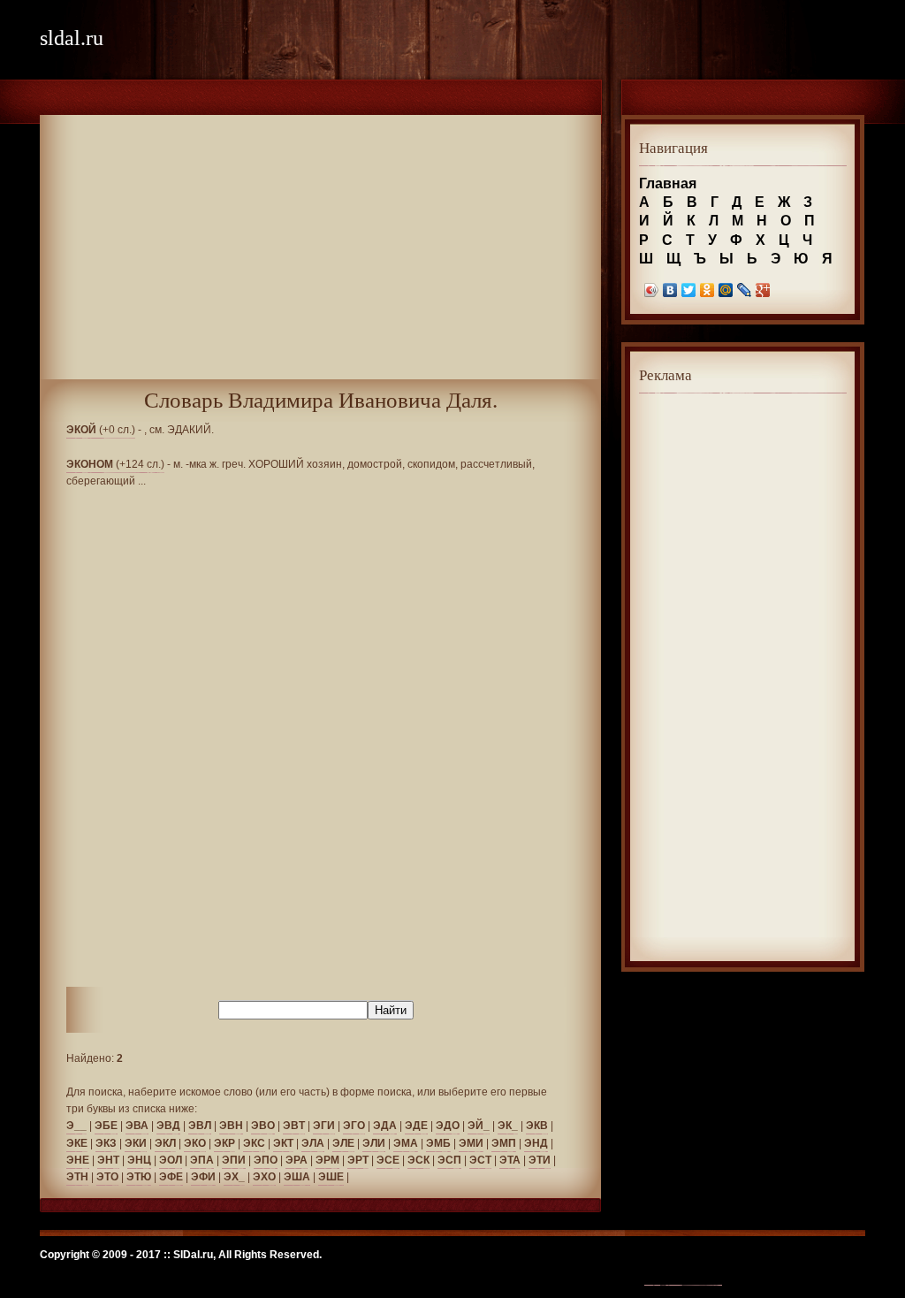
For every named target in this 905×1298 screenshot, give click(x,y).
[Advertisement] (320, 255)
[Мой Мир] (726, 290)
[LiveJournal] (744, 290)
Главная (667, 183)
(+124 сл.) (115, 464)
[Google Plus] (763, 290)
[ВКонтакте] (670, 290)
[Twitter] (689, 290)
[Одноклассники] (707, 290)
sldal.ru (71, 38)
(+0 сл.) (100, 430)
